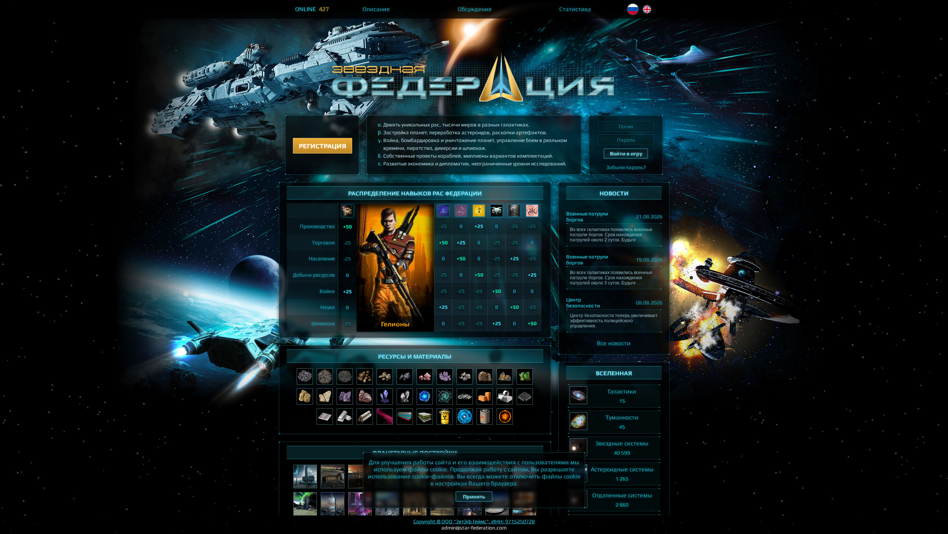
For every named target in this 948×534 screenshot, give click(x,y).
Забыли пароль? (626, 167)
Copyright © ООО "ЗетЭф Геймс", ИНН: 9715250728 (474, 521)
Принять (474, 497)
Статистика (575, 9)
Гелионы (395, 324)
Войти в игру (626, 153)
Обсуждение (475, 9)
